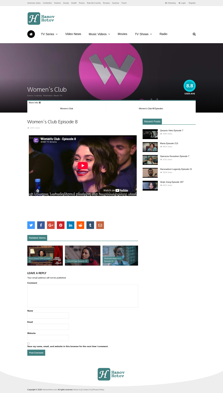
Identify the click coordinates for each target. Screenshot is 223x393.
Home (31, 34)
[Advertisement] (82, 208)
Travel (124, 3)
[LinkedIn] (70, 225)
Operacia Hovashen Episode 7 (174, 156)
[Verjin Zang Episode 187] (150, 190)
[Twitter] (31, 225)
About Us (77, 390)
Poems (82, 3)
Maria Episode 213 (169, 143)
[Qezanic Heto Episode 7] (150, 138)
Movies (122, 34)
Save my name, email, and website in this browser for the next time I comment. (67, 346)
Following (172, 3)
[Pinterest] (60, 225)
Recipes (106, 3)
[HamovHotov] (41, 24)
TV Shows (142, 34)
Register (192, 3)
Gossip (66, 3)
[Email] (100, 225)
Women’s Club (66, 108)
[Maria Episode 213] (150, 151)
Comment (32, 283)
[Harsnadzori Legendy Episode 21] (150, 177)
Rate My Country (94, 3)
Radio (163, 34)
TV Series (47, 34)
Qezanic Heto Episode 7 (171, 130)
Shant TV (58, 96)
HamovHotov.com (49, 390)
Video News (73, 34)
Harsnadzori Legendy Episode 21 (176, 169)
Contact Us (86, 390)
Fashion (57, 3)
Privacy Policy (98, 390)
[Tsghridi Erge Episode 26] (82, 265)
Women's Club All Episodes (151, 108)
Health (74, 3)
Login (183, 3)
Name (30, 311)
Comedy (38, 96)
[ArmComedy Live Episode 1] (45, 265)
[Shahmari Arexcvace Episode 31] (120, 265)
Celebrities (47, 3)
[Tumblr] (90, 225)
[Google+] (51, 225)
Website (31, 333)
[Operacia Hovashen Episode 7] (150, 164)
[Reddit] (80, 225)
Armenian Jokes (34, 3)
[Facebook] (41, 225)
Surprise (115, 3)
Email (30, 322)
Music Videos (98, 34)
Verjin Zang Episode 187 (172, 182)
